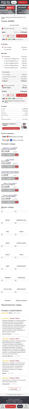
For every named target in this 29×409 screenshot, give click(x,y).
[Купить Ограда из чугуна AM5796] (10, 148)
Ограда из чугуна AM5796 (8, 149)
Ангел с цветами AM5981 (8, 196)
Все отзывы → (15, 389)
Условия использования (14, 399)
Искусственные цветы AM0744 (10, 173)
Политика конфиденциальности (14, 400)
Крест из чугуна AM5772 (8, 184)
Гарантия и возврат (11, 402)
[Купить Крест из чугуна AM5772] (10, 183)
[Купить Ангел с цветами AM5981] (10, 195)
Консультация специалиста (11, 128)
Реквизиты (20, 402)
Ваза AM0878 (5, 161)
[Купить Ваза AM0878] (10, 159)
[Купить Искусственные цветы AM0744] (10, 171)
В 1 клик (12, 35)
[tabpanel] (14, 9)
